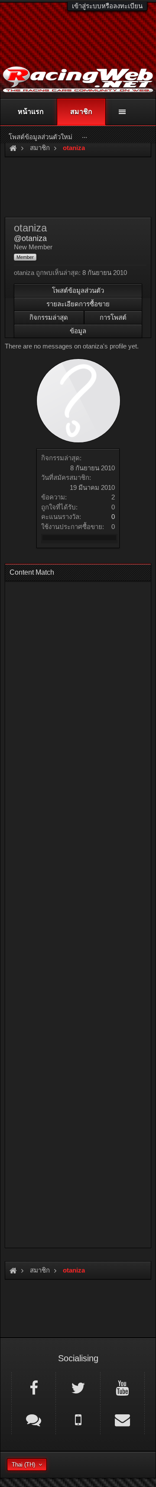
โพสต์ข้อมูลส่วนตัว (78, 290)
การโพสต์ (113, 317)
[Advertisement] (78, 912)
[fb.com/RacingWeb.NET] (33, 1387)
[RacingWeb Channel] (122, 1387)
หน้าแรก (31, 111)
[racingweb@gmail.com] (122, 1419)
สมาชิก (81, 111)
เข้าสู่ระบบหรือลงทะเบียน (107, 6)
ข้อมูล (78, 331)
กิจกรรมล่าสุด (48, 317)
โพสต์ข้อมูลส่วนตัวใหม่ (40, 137)
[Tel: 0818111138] (78, 1419)
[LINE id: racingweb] (33, 1419)
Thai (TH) (23, 1464)
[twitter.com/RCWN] (78, 1387)
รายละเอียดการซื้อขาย (78, 304)
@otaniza (30, 238)
